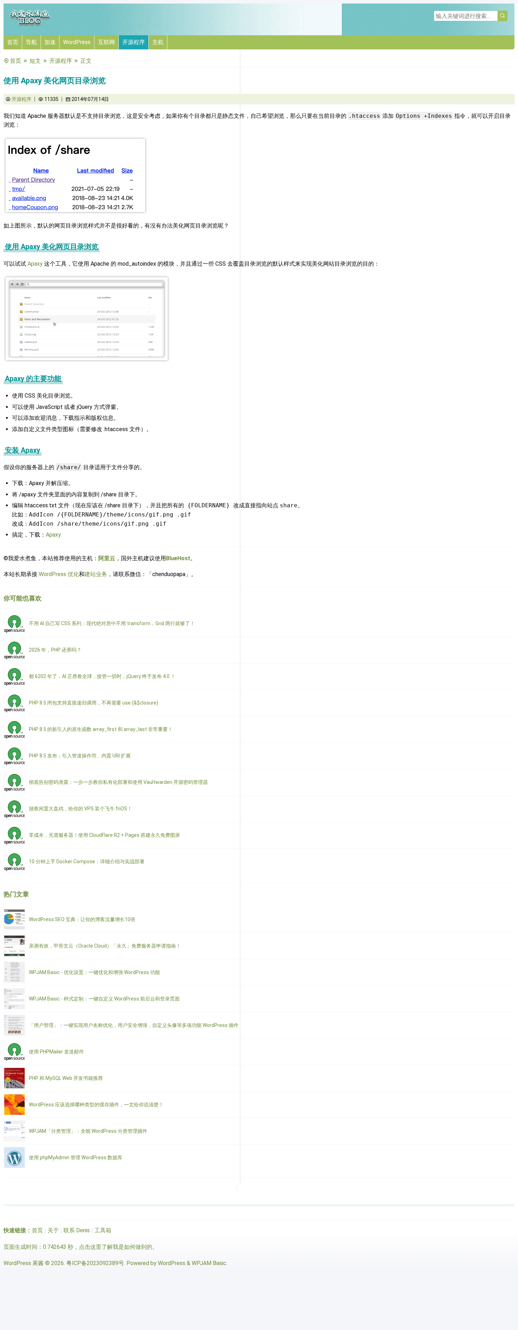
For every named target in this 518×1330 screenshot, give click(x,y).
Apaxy (35, 263)
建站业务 (96, 574)
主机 (158, 42)
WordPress (77, 42)
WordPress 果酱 (24, 1263)
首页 (12, 42)
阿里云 (106, 558)
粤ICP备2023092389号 (95, 1263)
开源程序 (133, 42)
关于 (53, 1230)
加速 (50, 42)
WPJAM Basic (209, 1263)
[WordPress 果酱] (30, 24)
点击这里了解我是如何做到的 (115, 1247)
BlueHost (178, 558)
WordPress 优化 (59, 574)
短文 (35, 61)
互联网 (106, 42)
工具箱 (102, 1230)
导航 (31, 42)
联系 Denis (76, 1230)
